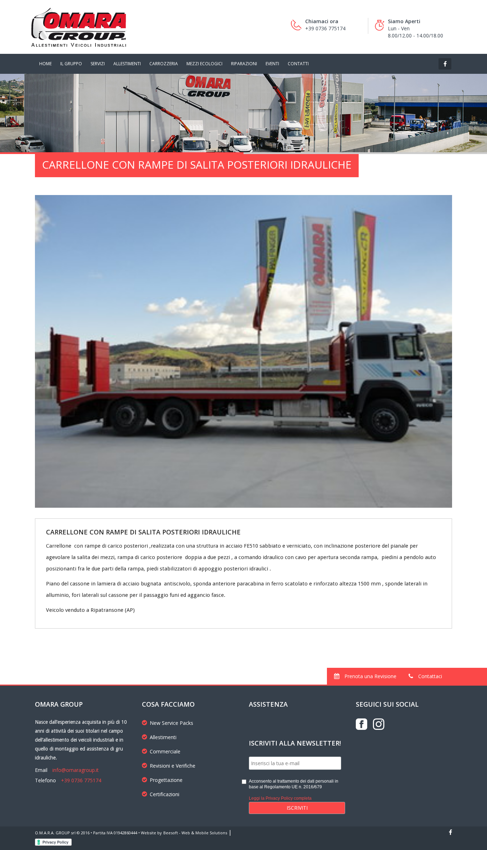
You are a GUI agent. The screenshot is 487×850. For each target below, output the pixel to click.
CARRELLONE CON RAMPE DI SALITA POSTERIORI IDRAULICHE (143, 532)
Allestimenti (163, 737)
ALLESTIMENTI (127, 64)
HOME (45, 64)
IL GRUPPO (71, 64)
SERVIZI (98, 64)
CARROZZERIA (163, 64)
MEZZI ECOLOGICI (204, 64)
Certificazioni (164, 794)
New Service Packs (171, 723)
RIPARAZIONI (244, 64)
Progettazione (166, 780)
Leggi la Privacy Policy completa (280, 798)
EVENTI (272, 64)
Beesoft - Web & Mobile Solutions (195, 832)
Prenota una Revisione (369, 676)
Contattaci (429, 676)
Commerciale (165, 751)
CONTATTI (298, 64)
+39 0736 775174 (81, 780)
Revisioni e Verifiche (172, 765)
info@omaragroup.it (75, 770)
